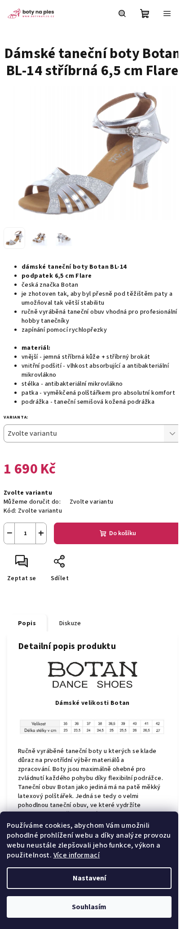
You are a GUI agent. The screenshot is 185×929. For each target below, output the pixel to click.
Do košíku (122, 533)
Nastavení (89, 878)
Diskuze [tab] (70, 623)
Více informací (76, 855)
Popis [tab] (27, 623)
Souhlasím (89, 907)
